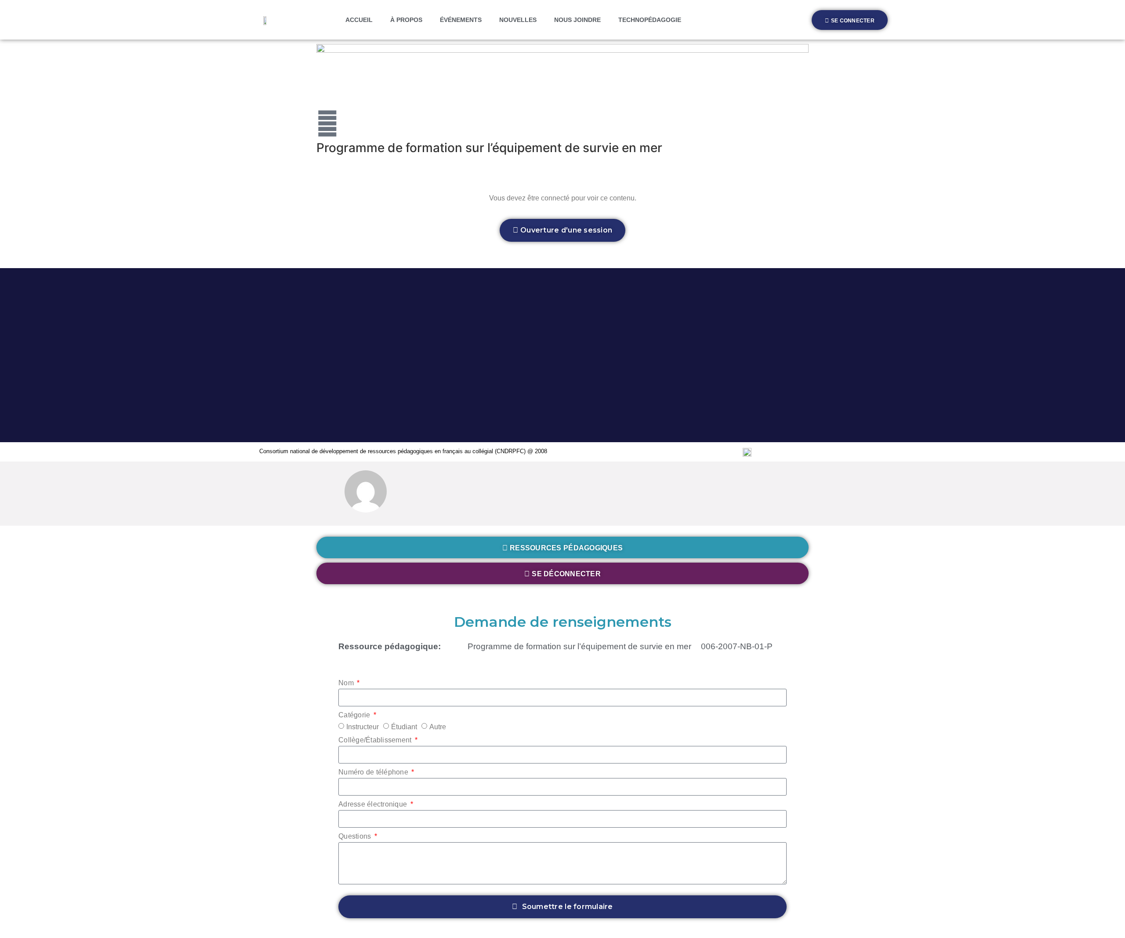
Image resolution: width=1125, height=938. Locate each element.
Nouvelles (518, 19)
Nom (347, 683)
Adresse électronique (373, 804)
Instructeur (362, 727)
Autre (437, 727)
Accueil (359, 19)
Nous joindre (577, 19)
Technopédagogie (649, 19)
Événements (461, 19)
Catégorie (355, 715)
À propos (406, 19)
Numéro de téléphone (374, 772)
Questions (355, 836)
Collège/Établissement (376, 740)
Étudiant (404, 727)
